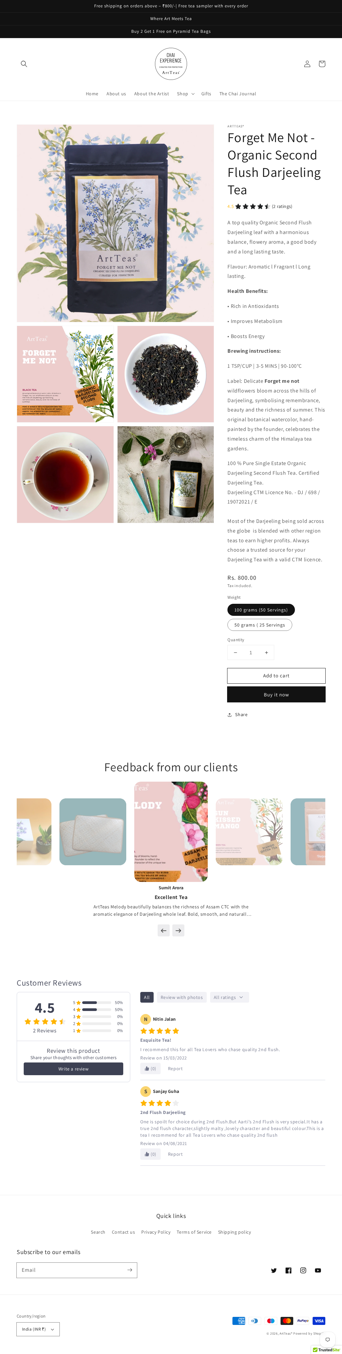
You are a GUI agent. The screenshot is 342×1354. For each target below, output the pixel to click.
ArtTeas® (286, 1333)
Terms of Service (194, 1232)
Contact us (123, 1232)
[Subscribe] (129, 1270)
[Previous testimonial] (164, 930)
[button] (24, 64)
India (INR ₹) (34, 1329)
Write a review (73, 1069)
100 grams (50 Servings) (261, 610)
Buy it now (276, 694)
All (147, 997)
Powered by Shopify (309, 1333)
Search (98, 1232)
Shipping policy (234, 1232)
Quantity (235, 640)
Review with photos (182, 997)
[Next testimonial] (178, 930)
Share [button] (241, 714)
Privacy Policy (155, 1232)
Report (175, 1068)
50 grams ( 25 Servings (259, 625)
